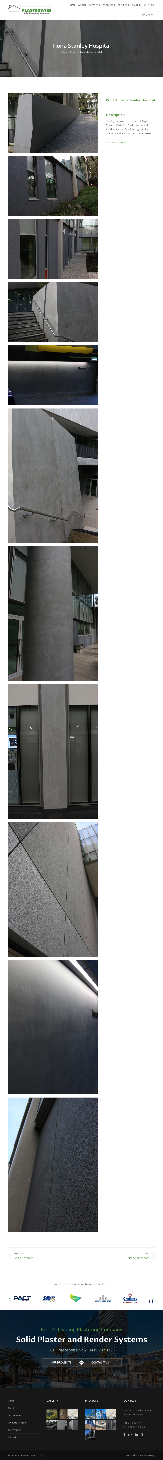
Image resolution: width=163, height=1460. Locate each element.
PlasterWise (22, 1455)
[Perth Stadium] (101, 1425)
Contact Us (13, 1437)
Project (73, 51)
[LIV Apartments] (90, 1435)
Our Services (14, 1415)
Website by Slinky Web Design (140, 1455)
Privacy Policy (36, 1455)
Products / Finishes (18, 1422)
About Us (13, 1408)
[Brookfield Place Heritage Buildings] (90, 1425)
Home (64, 51)
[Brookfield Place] (101, 1414)
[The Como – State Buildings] (111, 1414)
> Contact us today (116, 142)
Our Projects (14, 1429)
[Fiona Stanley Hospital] (111, 1425)
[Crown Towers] (90, 1414)
